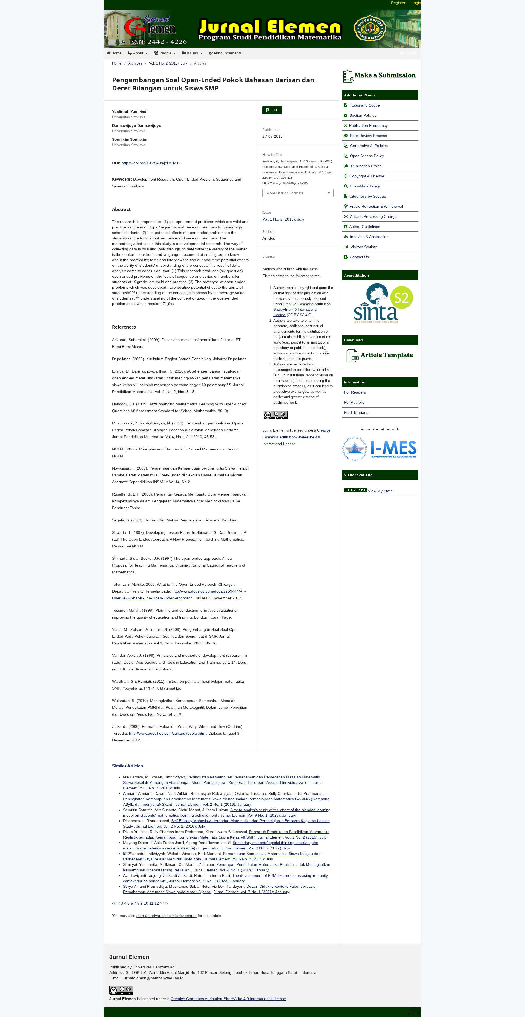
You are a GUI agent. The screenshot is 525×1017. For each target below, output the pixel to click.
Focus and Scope (364, 105)
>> (165, 903)
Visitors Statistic (364, 247)
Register (398, 3)
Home (116, 53)
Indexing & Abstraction (369, 237)
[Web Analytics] (355, 491)
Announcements (227, 53)
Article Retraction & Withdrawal (376, 206)
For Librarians (356, 412)
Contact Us (359, 257)
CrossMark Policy (365, 186)
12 (156, 903)
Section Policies (363, 115)
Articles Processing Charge (373, 216)
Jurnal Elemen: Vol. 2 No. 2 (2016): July (170, 826)
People (165, 53)
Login (416, 3)
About (138, 53)
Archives (135, 63)
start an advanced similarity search (166, 915)
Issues (192, 53)
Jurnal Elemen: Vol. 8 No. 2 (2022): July (255, 848)
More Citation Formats (284, 192)
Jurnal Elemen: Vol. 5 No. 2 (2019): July (238, 859)
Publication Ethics (366, 166)
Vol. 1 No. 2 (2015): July (168, 63)
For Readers (355, 392)
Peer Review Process (368, 135)
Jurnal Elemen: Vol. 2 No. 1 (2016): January (213, 804)
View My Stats (380, 491)
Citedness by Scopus (367, 196)
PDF (274, 110)
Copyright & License (366, 176)
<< (114, 903)
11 (151, 903)
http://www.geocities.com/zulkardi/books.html (167, 733)
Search (410, 53)
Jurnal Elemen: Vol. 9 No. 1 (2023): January (258, 815)
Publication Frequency (368, 125)
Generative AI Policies (369, 145)
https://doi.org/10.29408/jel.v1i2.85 (152, 163)
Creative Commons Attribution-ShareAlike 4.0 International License (302, 309)
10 (146, 903)
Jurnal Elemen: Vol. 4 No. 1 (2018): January (231, 870)
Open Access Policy (367, 156)
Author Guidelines (364, 226)
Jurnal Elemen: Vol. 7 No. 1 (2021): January (251, 892)
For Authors (354, 402)
